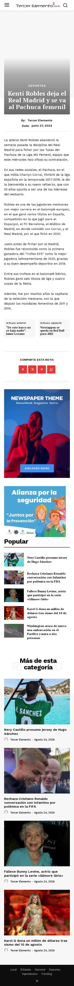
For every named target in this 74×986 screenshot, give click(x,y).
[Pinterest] (42, 369)
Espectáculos (29, 974)
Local (13, 969)
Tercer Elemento (40, 120)
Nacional (40, 969)
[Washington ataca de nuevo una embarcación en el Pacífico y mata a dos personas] (14, 631)
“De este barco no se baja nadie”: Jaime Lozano (18, 331)
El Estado (26, 969)
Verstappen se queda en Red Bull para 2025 (52, 331)
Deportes (37, 85)
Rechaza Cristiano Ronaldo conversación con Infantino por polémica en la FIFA (46, 577)
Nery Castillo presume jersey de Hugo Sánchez (47, 560)
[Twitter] (32, 369)
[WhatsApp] (51, 369)
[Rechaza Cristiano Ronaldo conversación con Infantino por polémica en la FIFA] (14, 577)
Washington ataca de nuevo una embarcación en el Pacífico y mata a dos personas (46, 632)
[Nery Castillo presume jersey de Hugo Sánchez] (14, 559)
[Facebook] (23, 369)
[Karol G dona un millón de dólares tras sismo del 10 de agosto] (14, 613)
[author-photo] (6, 739)
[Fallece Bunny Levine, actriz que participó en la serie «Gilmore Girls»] (14, 595)
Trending (46, 974)
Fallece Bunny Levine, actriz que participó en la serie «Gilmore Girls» (46, 595)
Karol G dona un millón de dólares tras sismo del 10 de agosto (46, 613)
